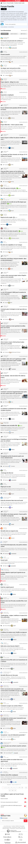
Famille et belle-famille (19, 3)
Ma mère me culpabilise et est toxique (11, 245)
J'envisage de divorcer (7, 473)
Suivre (4, 9)
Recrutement (22, 826)
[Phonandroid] (20, 842)
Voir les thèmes (11, 26)
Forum (4, 3)
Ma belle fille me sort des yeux (9, 675)
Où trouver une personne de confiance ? (12, 41)
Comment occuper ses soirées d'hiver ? (12, 706)
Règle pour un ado (6, 486)
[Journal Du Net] (20, 834)
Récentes (5, 33)
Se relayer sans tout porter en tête (10, 68)
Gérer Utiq (23, 827)
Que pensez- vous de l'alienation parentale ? (13, 735)
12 (19, 787)
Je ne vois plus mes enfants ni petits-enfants (13, 746)
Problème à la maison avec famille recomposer (14, 632)
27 (15, 790)
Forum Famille (10, 3)
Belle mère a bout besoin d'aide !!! (10, 646)
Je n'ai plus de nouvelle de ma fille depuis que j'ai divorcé (11, 806)
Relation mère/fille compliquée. (9, 775)
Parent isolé (4, 560)
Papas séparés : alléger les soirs (10, 82)
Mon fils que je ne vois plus (8, 188)
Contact (13, 826)
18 (22, 787)
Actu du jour (5, 818)
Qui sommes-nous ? (7, 826)
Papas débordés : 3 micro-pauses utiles (12, 124)
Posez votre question (10, 24)
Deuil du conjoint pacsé (7, 587)
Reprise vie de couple (7, 217)
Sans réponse (14, 33)
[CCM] (7, 834)
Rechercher (23, 30)
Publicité (17, 826)
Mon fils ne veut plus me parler (9, 231)
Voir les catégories (4, 26)
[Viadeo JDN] (20, 840)
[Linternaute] (7, 837)
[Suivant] (26, 788)
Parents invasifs (5, 54)
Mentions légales (6, 828)
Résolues (24, 33)
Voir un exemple (23, 818)
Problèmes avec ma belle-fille (9, 425)
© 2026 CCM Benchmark (20, 828)
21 (9, 790)
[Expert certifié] (15, 782)
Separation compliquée (7, 95)
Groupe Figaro (12, 828)
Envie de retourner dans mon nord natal (12, 500)
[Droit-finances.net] (20, 837)
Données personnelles (7, 827)
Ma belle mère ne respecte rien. (9, 531)
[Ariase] (7, 842)
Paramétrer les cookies (16, 827)
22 (12, 790)
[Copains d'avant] (7, 840)
